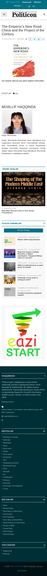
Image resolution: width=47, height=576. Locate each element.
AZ (29, 6)
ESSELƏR (21, 275)
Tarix (5, 460)
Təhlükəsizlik (7, 477)
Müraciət (6, 554)
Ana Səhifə (21, 571)
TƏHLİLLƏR (22, 237)
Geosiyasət (7, 457)
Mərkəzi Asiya (8, 508)
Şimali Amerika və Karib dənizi (14, 523)
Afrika (5, 505)
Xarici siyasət (8, 454)
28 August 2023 (34, 237)
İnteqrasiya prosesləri (11, 463)
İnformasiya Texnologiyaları (13, 486)
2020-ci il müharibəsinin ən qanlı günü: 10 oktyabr (30, 266)
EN (34, 6)
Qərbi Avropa (8, 531)
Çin (16, 93)
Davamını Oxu (7, 402)
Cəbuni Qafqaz (8, 534)
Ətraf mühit (7, 448)
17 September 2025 (9, 208)
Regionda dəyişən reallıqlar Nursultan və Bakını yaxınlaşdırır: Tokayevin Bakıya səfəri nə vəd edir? (30, 255)
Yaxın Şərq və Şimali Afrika (12, 520)
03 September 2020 (34, 275)
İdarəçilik (6, 471)
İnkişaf (5, 451)
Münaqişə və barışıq (10, 437)
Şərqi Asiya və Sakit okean (12, 511)
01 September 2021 (35, 263)
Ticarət (5, 489)
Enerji (5, 445)
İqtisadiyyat (7, 443)
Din (4, 474)
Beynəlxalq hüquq (9, 466)
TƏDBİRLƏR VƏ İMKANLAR (28, 288)
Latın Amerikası (8, 517)
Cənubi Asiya (7, 528)
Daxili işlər (6, 440)
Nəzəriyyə (6, 483)
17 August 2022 (34, 250)
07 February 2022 (24, 291)
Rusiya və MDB (8, 525)
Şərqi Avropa (7, 514)
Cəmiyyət (6, 480)
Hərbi (5, 468)
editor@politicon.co (11, 416)
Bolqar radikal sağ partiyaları (29, 239)
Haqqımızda (7, 551)
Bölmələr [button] (17, 6)
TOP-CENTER (16, 566)
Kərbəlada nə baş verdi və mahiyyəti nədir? (28, 279)
